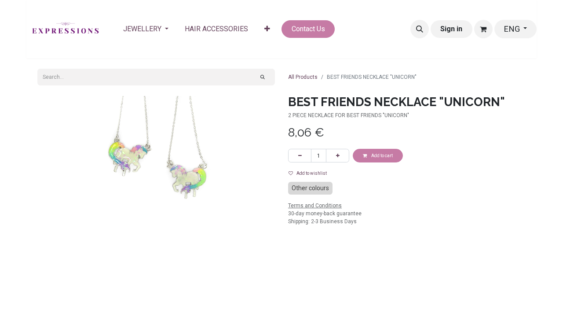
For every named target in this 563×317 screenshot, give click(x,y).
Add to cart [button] (381, 155)
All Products (303, 77)
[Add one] (337, 155)
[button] (419, 29)
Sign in (451, 29)
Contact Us (308, 29)
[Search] (263, 77)
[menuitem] (146, 29)
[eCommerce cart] (483, 29)
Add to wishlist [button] (311, 173)
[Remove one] (299, 155)
